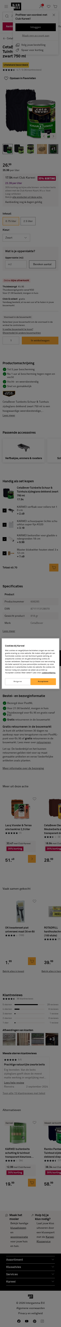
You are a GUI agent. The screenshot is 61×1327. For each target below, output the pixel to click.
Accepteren (43, 681)
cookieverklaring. (49, 673)
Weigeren (18, 681)
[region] (30, 663)
